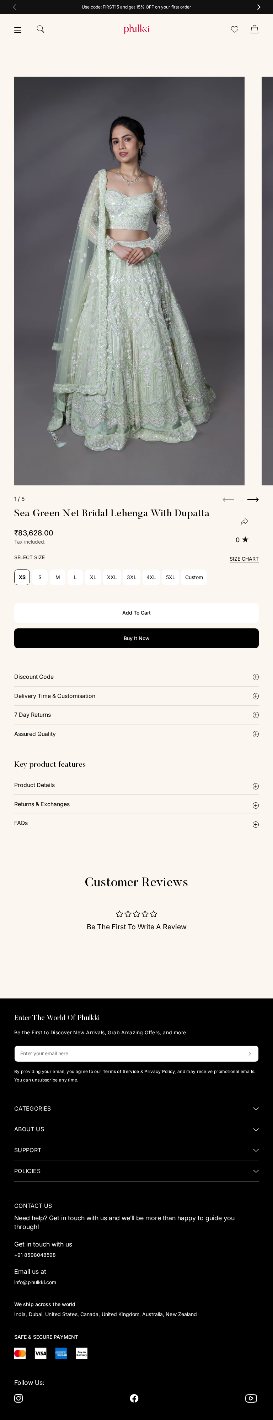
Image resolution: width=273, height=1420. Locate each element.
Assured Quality (35, 733)
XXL (112, 577)
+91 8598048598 (35, 1255)
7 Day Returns (32, 714)
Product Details (34, 784)
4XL (151, 577)
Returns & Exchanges (42, 804)
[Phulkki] (136, 29)
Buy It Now (137, 638)
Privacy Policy (159, 1071)
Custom (194, 577)
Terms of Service (121, 1071)
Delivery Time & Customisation (54, 695)
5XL (170, 577)
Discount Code (34, 676)
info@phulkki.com (35, 1282)
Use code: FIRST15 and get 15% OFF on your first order (136, 7)
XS (22, 577)
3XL (131, 577)
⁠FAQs (21, 822)
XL (93, 577)
